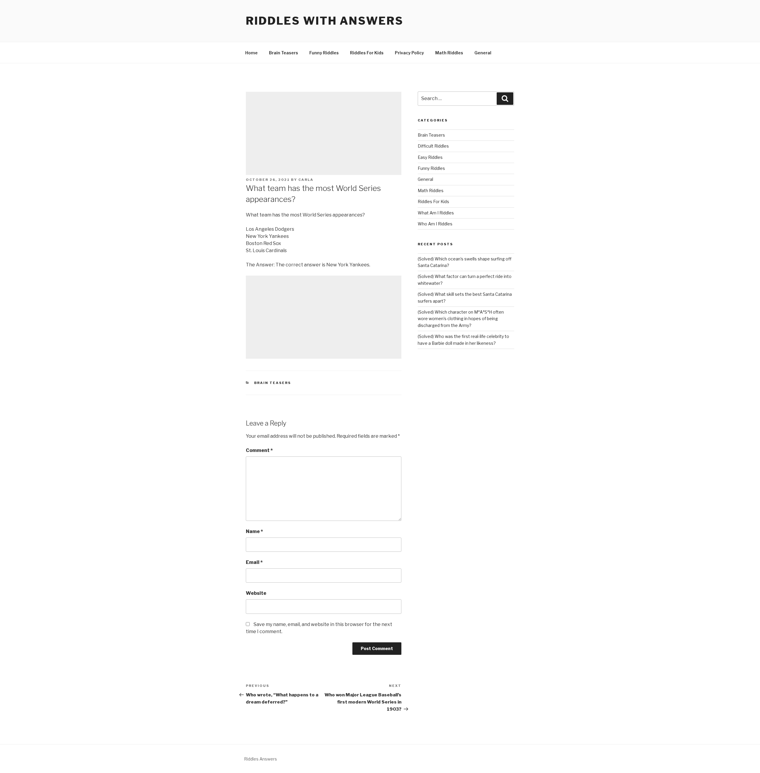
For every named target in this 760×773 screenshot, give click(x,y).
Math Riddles (449, 52)
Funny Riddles (324, 52)
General (482, 52)
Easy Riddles (430, 157)
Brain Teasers (283, 52)
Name (254, 531)
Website (256, 593)
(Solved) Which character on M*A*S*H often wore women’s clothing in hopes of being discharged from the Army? (461, 318)
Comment (259, 450)
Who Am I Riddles (435, 223)
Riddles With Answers (324, 20)
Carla (306, 180)
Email (254, 562)
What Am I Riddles (436, 212)
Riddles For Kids (367, 52)
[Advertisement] (323, 133)
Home (251, 52)
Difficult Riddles (433, 145)
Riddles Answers (260, 758)
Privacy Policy (409, 52)
